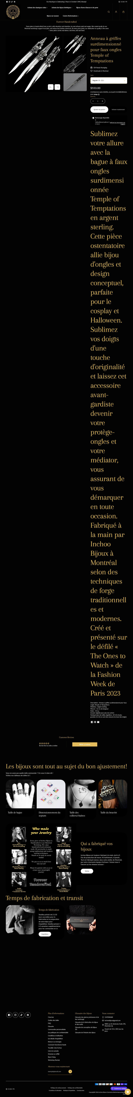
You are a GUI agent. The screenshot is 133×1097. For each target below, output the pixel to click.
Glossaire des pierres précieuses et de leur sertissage (87, 1018)
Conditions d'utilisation (55, 1035)
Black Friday (52, 1057)
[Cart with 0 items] (123, 12)
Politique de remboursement (58, 1088)
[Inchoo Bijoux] (13, 12)
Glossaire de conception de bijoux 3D (86, 1028)
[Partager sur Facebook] (92, 722)
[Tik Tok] (12, 2)
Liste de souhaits (53, 1051)
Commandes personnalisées (57, 1029)
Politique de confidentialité (75, 1088)
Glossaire (51, 1026)
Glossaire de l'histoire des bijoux (85, 1032)
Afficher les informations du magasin (117, 123)
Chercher (51, 1017)
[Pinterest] (14, 2)
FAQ (49, 1023)
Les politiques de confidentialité (58, 1032)
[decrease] (93, 101)
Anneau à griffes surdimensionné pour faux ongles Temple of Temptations (105, 49)
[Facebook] (7, 2)
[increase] (102, 101)
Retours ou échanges (54, 1042)
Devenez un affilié (53, 1054)
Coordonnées (80, 1090)
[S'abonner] (70, 1071)
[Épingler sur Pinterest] (95, 722)
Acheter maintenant (118, 109)
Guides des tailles (53, 1020)
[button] (123, 12)
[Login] (116, 12)
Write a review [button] (84, 744)
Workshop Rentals (54, 1060)
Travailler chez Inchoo (55, 1048)
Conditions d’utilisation (55, 1090)
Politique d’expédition (69, 1090)
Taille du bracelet (108, 812)
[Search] (109, 12)
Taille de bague (15, 812)
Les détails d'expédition (55, 1038)
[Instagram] (9, 2)
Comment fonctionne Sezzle (57, 1045)
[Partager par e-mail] (98, 722)
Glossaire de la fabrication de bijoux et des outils (86, 1023)
